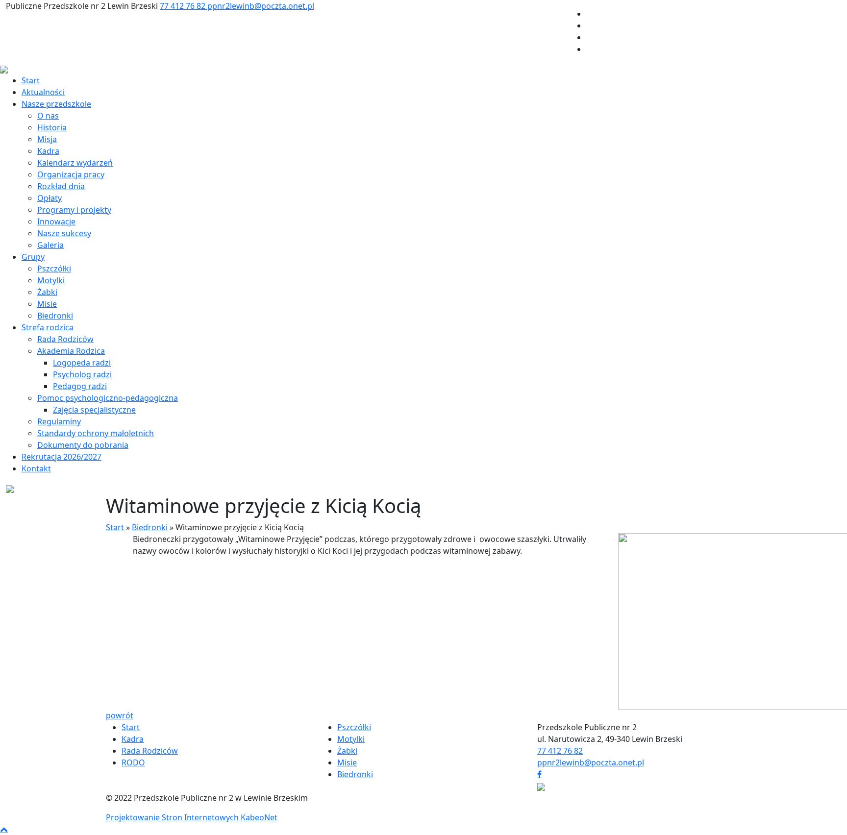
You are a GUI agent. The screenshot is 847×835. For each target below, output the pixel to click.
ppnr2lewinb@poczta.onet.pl (260, 5)
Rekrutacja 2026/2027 (61, 456)
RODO (133, 762)
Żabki (47, 292)
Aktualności (43, 92)
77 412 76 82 (183, 5)
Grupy (33, 256)
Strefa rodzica (48, 327)
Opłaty (49, 198)
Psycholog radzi (82, 374)
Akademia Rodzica (71, 350)
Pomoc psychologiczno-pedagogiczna (107, 398)
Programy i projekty (74, 209)
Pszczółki (54, 268)
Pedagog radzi (80, 386)
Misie (47, 303)
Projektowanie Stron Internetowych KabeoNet (191, 817)
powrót (119, 715)
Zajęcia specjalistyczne (94, 409)
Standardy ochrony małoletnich (95, 433)
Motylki (51, 280)
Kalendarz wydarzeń (75, 162)
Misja (47, 139)
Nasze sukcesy (64, 233)
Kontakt (36, 468)
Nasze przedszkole (56, 103)
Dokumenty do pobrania (82, 445)
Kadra (48, 151)
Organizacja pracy (70, 174)
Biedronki (55, 315)
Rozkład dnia (61, 186)
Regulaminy (59, 421)
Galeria (50, 245)
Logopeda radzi (82, 362)
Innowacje (56, 221)
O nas (48, 115)
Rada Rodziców (65, 339)
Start (31, 80)
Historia (52, 127)
